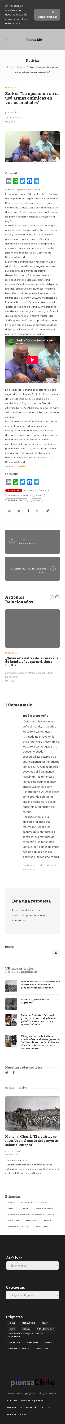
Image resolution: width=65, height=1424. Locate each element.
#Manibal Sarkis (16, 500)
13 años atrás (29, 865)
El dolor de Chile (27, 543)
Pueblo (11, 1414)
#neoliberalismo (44, 1208)
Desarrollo (14, 1407)
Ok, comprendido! (47, 14)
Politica (46, 1407)
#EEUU (39, 495)
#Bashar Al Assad (18, 495)
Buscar (10, 946)
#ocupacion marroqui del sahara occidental (31, 1214)
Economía (31, 1407)
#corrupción (27, 1202)
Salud (23, 1414)
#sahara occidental (18, 1226)
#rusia (47, 1220)
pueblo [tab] (22, 1087)
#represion (31, 1220)
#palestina (13, 1220)
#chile (11, 1202)
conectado (18, 915)
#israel (25, 1208)
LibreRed (20, 466)
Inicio (9, 67)
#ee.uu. (11, 1208)
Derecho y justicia (32, 1400)
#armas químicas (36, 490)
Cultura (12, 1400)
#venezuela (42, 1226)
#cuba (44, 1202)
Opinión (23, 539)
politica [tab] (10, 1087)
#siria (36, 500)
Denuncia (20, 67)
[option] (32, 646)
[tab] (19, 968)
